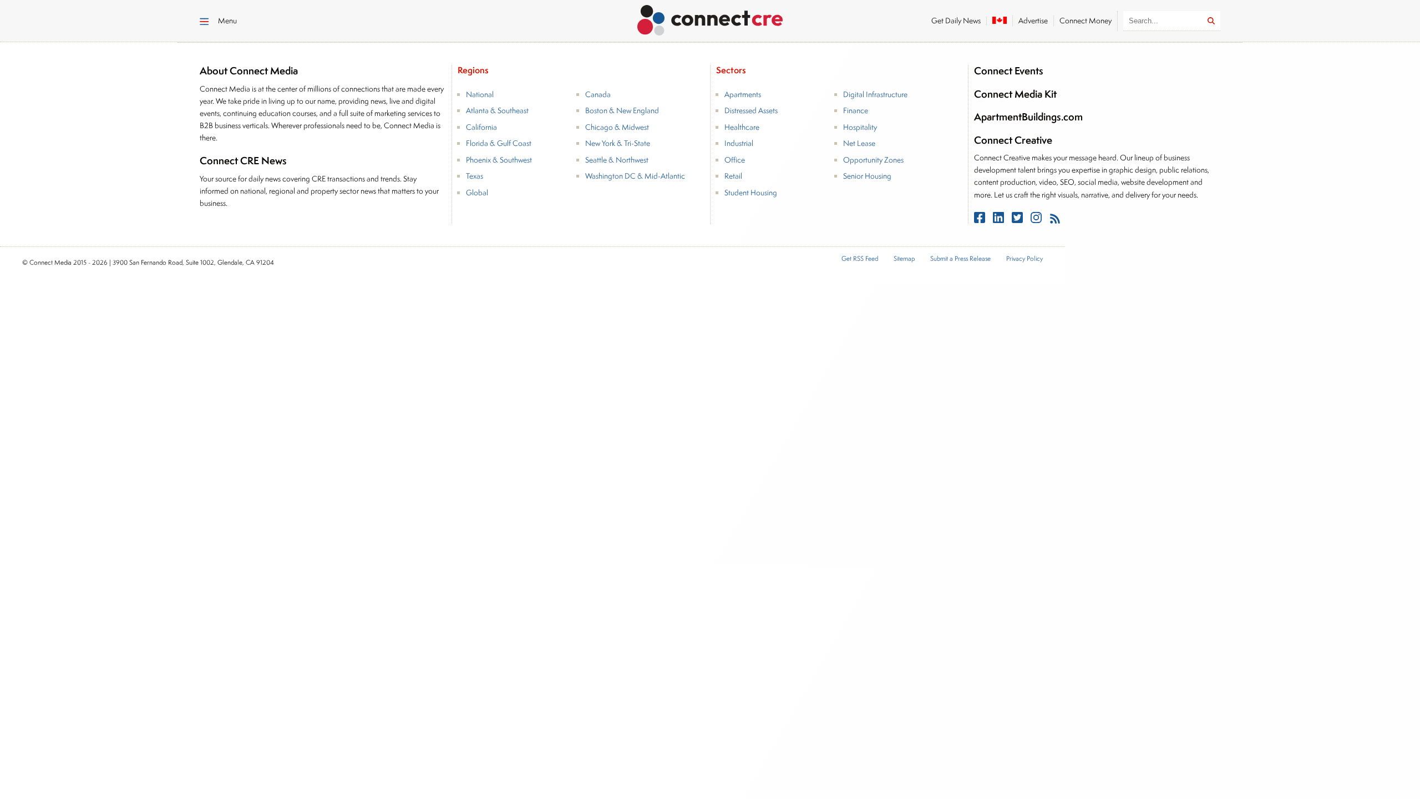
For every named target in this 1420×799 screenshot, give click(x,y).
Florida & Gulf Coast (498, 143)
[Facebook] (980, 220)
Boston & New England (622, 110)
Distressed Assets (751, 110)
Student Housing (750, 193)
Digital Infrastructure (875, 94)
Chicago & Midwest (617, 127)
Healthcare (741, 127)
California (481, 127)
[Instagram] (1037, 220)
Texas (474, 176)
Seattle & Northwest (616, 160)
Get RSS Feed (859, 258)
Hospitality (860, 127)
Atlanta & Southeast (497, 110)
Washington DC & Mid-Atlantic (635, 176)
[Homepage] (710, 18)
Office (734, 160)
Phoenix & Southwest (499, 160)
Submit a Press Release (960, 258)
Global (477, 193)
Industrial (738, 143)
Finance (855, 110)
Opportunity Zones (873, 160)
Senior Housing (867, 176)
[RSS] (1055, 220)
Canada (598, 94)
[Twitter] (1018, 220)
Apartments (742, 94)
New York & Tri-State (617, 143)
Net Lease (859, 143)
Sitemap (904, 258)
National (480, 94)
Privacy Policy (1024, 258)
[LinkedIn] (999, 220)
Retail (733, 176)
